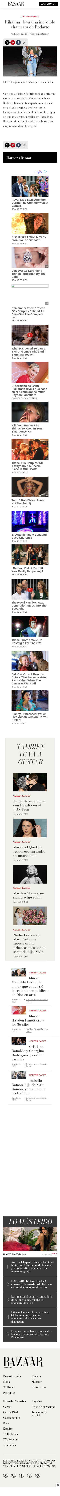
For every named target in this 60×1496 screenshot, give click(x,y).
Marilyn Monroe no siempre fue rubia (28, 895)
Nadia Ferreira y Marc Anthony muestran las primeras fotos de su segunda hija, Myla (29, 943)
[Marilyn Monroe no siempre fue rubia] (30, 874)
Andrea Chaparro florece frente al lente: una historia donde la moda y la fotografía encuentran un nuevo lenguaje (32, 1267)
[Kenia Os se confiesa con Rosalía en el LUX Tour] (30, 782)
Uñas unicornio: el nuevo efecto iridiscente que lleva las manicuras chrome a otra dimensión (30, 1317)
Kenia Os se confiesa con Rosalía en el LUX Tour (29, 805)
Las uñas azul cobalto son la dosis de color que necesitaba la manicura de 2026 (32, 1299)
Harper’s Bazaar (40, 34)
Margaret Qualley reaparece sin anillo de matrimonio (29, 851)
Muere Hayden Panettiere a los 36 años (28, 1020)
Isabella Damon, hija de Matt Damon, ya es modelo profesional (28, 1087)
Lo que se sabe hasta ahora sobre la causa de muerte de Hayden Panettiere (31, 1334)
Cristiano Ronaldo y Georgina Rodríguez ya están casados (28, 1053)
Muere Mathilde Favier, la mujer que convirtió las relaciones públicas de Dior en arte (30, 986)
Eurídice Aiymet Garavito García (37, 1000)
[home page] (16, 4)
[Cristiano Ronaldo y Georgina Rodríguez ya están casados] (19, 1041)
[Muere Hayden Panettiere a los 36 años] (19, 1010)
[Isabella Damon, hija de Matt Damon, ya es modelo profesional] (19, 1075)
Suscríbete (48, 4)
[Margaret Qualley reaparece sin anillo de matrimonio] (30, 828)
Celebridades (30, 16)
